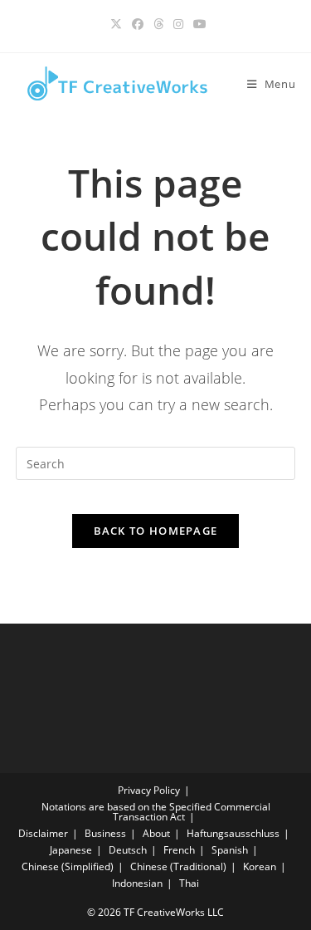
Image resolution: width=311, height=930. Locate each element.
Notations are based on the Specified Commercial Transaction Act (155, 812)
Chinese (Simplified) (68, 866)
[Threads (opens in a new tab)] (158, 24)
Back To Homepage (156, 530)
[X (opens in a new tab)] (116, 24)
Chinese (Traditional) (178, 866)
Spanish (229, 850)
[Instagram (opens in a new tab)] (178, 24)
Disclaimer (43, 833)
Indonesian (137, 883)
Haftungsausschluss (233, 833)
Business (105, 833)
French (179, 850)
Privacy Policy (149, 790)
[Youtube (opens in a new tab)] (197, 24)
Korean (259, 866)
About (156, 833)
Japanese (71, 850)
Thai (189, 883)
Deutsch (128, 850)
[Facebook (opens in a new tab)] (137, 24)
